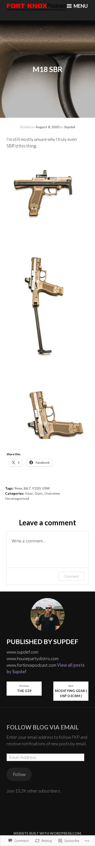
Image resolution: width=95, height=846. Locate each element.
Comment (71, 576)
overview (52, 493)
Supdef (69, 127)
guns (39, 493)
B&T (27, 488)
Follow (19, 774)
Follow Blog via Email (43, 727)
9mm (18, 488)
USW (46, 488)
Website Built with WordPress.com (47, 833)
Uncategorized (17, 498)
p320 (36, 488)
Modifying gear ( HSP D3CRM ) (71, 691)
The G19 (24, 688)
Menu (80, 5)
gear (29, 493)
